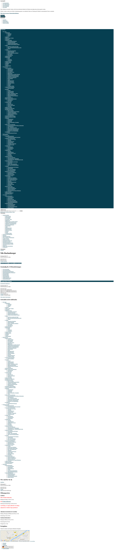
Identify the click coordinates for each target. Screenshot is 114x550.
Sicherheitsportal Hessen (12, 133)
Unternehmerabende (11, 204)
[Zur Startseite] (6, 28)
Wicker (9, 35)
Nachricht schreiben (4, 263)
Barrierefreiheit (5, 21)
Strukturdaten (10, 198)
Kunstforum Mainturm (12, 172)
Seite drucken (7, 297)
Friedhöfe (7, 63)
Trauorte (6, 64)
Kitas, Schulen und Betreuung (11, 98)
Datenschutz (5, 20)
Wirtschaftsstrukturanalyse (12, 202)
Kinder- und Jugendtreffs (12, 163)
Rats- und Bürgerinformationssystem (14, 47)
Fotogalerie (10, 155)
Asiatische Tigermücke (12, 112)
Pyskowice (10, 59)
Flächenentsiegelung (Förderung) (9, 272)
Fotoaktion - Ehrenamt (12, 143)
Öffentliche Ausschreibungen (13, 76)
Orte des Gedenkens (11, 157)
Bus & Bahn (10, 54)
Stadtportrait (7, 32)
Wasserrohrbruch (6, 276)
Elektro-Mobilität (11, 51)
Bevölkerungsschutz (9, 109)
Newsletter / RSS (11, 72)
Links (9, 123)
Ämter (9, 79)
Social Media (10, 71)
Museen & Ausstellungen (10, 171)
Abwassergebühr (6, 269)
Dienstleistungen (11, 81)
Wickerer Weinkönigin (12, 188)
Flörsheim (9, 33)
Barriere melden (6, 23)
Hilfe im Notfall (11, 110)
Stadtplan (7, 36)
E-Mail (1, 294)
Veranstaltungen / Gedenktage (13, 158)
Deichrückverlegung (11, 42)
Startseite (4, 19)
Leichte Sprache (8, 102)
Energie (9, 90)
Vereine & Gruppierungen (10, 138)
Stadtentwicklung (8, 40)
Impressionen (10, 149)
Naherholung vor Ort (9, 175)
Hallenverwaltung (11, 82)
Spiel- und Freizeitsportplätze (13, 165)
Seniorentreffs (10, 168)
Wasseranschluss (6, 275)
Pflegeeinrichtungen (9, 97)
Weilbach (9, 34)
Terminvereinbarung (6, 501)
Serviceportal (5, 134)
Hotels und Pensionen (9, 192)
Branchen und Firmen (12, 200)
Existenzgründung (11, 205)
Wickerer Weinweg (11, 189)
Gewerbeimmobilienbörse (12, 201)
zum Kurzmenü (6, 2)
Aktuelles (9, 140)
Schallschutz (10, 120)
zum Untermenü (6, 6)
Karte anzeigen (11, 263)
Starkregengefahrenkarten (12, 113)
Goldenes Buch (8, 62)
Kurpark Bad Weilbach (12, 177)
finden (21, 210)
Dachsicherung (10, 119)
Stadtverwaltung (8, 67)
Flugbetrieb (10, 121)
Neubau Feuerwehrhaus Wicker (13, 44)
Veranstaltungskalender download (14, 137)
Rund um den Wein (9, 186)
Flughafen (7, 118)
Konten (9, 85)
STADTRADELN (8, 193)
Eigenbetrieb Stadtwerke (9, 108)
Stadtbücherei (7, 150)
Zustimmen (3, 16)
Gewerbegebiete (11, 197)
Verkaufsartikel (8, 65)
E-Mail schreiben (3, 261)
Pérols (9, 58)
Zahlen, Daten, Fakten (9, 38)
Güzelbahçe (10, 60)
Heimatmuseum (10, 173)
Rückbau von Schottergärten (13, 130)
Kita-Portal (10, 101)
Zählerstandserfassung (7, 277)
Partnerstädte (7, 57)
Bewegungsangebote (11, 170)
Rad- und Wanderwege (12, 179)
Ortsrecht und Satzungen (9, 87)
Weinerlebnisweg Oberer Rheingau (14, 190)
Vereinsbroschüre (11, 144)
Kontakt (4, 544)
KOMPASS (7, 131)
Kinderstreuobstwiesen (12, 182)
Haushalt (9, 83)
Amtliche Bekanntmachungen (13, 75)
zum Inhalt (5, 7)
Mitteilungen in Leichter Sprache (14, 74)
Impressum (5, 545)
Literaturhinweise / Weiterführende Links (15, 159)
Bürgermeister (10, 78)
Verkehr (6, 49)
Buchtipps (9, 154)
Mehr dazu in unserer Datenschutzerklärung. (9, 13)
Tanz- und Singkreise (12, 169)
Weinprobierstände (11, 187)
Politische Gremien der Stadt (13, 46)
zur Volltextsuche (6, 4)
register (9, 469)
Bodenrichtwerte (11, 199)
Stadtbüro (2, 482)
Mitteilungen (10, 73)
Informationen (10, 146)
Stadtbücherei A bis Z (12, 153)
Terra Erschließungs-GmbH (10, 117)
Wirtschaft (9, 106)
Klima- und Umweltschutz (10, 124)
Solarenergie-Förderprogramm (13, 128)
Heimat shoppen (11, 207)
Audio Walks (10, 183)
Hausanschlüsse (6, 273)
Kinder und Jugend (8, 160)
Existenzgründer (11, 91)
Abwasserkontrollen (6, 270)
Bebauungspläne (11, 88)
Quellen (9, 176)
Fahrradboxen (10, 55)
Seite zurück (2, 297)
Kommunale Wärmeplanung (13, 129)
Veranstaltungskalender (9, 136)
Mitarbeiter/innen (11, 80)
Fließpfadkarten (10, 114)
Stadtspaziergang (8, 56)
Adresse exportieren (18, 263)
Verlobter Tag (7, 145)
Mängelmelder (10, 70)
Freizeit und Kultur (11, 105)
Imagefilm (9, 185)
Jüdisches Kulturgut (9, 156)
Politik (6, 45)
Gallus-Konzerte (8, 191)
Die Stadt (4, 31)
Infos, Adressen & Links (12, 127)
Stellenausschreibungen (12, 77)
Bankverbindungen (11, 355)
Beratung (7, 89)
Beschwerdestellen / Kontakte (13, 122)
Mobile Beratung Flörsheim (13, 95)
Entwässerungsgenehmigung (8, 271)
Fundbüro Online (11, 86)
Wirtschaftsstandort (8, 195)
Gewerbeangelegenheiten (12, 206)
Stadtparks (10, 181)
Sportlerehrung (10, 142)
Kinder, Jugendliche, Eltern (13, 93)
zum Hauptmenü (6, 5)
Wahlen (9, 48)
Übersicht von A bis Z (12, 139)
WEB (1, 490)
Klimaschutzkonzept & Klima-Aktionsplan (16, 125)
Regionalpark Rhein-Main (12, 178)
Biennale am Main (11, 174)
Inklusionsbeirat (11, 92)
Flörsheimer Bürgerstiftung (10, 115)
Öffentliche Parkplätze (12, 50)
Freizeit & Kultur (6, 135)
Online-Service (10, 68)
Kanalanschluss (6, 274)
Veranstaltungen (11, 126)
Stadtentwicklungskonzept (12, 43)
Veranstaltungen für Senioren (13, 167)
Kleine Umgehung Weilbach (13, 52)
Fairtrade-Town (8, 61)
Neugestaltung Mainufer (12, 41)
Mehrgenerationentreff (12, 94)
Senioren (9, 96)
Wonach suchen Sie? (4, 210)
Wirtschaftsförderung (9, 203)
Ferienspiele (10, 162)
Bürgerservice (5, 66)
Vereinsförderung (11, 141)
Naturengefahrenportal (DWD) (13, 111)
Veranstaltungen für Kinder (13, 161)
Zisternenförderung (6, 279)
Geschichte (7, 39)
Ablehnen (2, 15)
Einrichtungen (10, 99)
